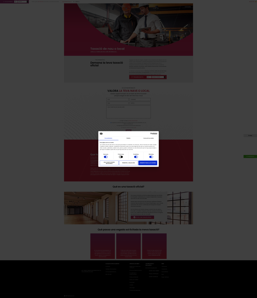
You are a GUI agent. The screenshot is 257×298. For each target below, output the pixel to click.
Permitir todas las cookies (148, 162)
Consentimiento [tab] (108, 138)
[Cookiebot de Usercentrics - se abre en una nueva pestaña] (151, 134)
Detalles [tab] (128, 138)
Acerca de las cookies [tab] (148, 138)
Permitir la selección (128, 162)
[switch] (121, 157)
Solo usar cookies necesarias (109, 163)
